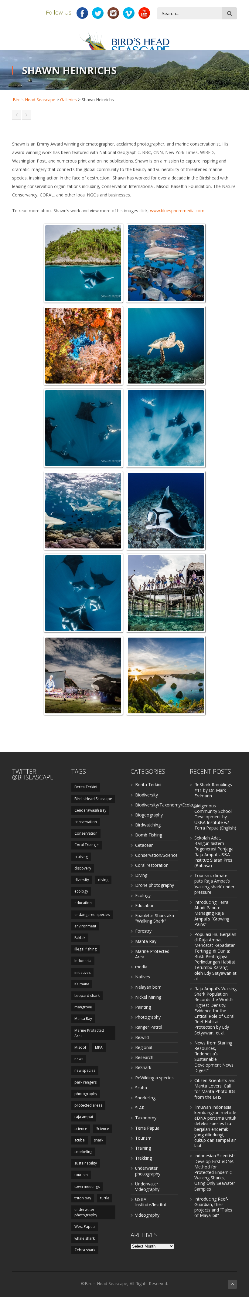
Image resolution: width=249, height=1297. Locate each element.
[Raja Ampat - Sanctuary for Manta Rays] (83, 263)
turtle (104, 1198)
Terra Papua (147, 1128)
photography (85, 1093)
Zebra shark (84, 1249)
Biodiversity (146, 795)
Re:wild (142, 1037)
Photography (148, 1017)
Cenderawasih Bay (90, 810)
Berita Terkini (85, 786)
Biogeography (149, 815)
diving (103, 879)
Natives (142, 977)
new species (84, 1070)
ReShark (143, 1067)
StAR (140, 1108)
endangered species (92, 914)
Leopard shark (87, 995)
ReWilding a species (154, 1078)
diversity (81, 879)
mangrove (83, 1007)
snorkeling (83, 1151)
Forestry (143, 931)
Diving (141, 875)
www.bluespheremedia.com (177, 210)
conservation (85, 821)
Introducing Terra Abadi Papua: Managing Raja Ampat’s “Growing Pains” (211, 913)
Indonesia (82, 960)
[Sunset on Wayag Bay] (166, 675)
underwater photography (85, 1212)
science (80, 1128)
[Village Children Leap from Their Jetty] (166, 593)
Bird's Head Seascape (34, 99)
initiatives (82, 972)
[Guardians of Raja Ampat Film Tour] (83, 675)
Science (102, 1128)
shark (98, 1140)
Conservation (85, 833)
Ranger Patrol (148, 1027)
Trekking (143, 1158)
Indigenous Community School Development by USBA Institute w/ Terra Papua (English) (215, 817)
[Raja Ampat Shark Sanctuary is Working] (83, 510)
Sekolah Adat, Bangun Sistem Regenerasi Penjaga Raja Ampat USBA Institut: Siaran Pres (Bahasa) (214, 851)
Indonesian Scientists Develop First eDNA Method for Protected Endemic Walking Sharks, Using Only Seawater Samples (215, 1172)
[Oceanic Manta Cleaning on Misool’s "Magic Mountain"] (166, 510)
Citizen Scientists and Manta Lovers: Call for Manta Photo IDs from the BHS (215, 1088)
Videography (147, 1215)
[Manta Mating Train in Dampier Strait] (83, 593)
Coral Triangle (86, 844)
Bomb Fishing (148, 835)
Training (143, 1148)
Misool (80, 1047)
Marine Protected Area (89, 1033)
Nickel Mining (148, 997)
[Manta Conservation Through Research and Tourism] (83, 428)
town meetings (87, 1186)
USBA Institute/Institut (150, 1202)
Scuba (141, 1088)
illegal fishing (85, 949)
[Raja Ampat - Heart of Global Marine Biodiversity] (83, 346)
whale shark (84, 1238)
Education (145, 905)
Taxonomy (145, 1118)
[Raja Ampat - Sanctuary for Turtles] (166, 346)
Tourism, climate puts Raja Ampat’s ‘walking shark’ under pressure (214, 884)
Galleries (68, 99)
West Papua (84, 1226)
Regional (143, 1047)
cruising (81, 856)
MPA (99, 1047)
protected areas (88, 1105)
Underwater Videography (147, 1186)
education (83, 902)
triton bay (82, 1198)
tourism (81, 1174)
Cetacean (144, 845)
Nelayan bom (148, 987)
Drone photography (154, 885)
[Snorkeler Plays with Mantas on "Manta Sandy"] (166, 428)
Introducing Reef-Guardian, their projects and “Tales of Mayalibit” (213, 1207)
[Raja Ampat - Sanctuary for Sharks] (166, 263)
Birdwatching (148, 825)
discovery (82, 868)
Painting (143, 1007)
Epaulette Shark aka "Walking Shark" (154, 918)
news (78, 1058)
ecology (81, 891)
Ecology (143, 895)
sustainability (85, 1163)
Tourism (143, 1138)
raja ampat (83, 1116)
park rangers (85, 1082)
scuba (79, 1140)
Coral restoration (152, 865)
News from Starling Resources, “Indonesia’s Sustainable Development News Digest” (214, 1056)
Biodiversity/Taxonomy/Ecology (166, 805)
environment (85, 926)
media (141, 967)
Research (144, 1057)
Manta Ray (83, 1018)
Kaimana (81, 984)
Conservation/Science (156, 855)
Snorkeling (145, 1098)
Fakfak (79, 937)
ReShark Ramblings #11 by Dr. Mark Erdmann (213, 790)
